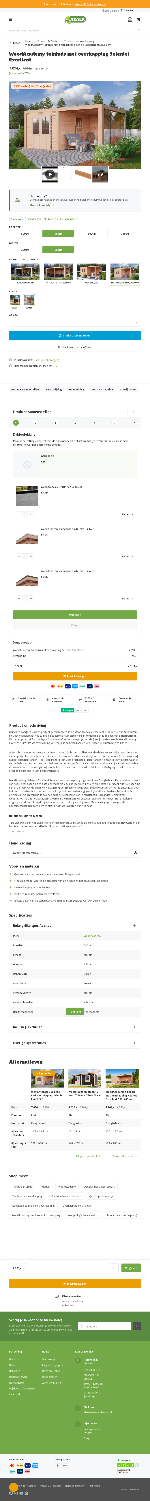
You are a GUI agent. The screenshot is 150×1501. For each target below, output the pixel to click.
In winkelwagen (76, 676)
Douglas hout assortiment (99, 1186)
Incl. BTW (39, 68)
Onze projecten (51, 1370)
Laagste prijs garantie (55, 1364)
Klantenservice (71, 1296)
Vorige (75, 625)
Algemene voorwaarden (22, 1485)
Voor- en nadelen (102, 389)
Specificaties (128, 389)
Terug (16, 42)
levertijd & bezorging (46, 360)
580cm (58, 233)
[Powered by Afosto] (130, 1489)
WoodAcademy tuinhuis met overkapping (36, 1215)
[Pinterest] (26, 1493)
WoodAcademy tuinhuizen (65, 1196)
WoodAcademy (92, 935)
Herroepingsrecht (75, 1485)
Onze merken (49, 1376)
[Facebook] (11, 1493)
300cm (25, 249)
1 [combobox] (13, 322)
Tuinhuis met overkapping (79, 41)
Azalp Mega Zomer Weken (90, 4)
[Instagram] (16, 1493)
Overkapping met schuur (77, 1205)
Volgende (75, 614)
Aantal (14, 315)
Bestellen (14, 1359)
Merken (46, 1186)
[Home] (75, 19)
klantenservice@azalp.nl (98, 1412)
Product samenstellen (76, 335)
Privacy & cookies (50, 1485)
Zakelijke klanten (52, 1382)
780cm (125, 233)
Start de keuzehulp (40, 205)
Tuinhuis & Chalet (48, 41)
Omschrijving (54, 389)
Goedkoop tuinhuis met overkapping (33, 1205)
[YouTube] (21, 1493)
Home (28, 41)
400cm (58, 249)
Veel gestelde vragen (92, 1431)
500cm (25, 233)
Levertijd (14, 1394)
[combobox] (75, 30)
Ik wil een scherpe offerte (77, 347)
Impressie (94, 1485)
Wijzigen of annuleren (22, 1388)
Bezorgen (14, 1370)
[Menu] (10, 19)
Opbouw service (18, 1376)
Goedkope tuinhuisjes (102, 1196)
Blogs (87, 1438)
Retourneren (16, 1382)
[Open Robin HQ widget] (13, 1487)
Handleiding (76, 389)
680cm (92, 233)
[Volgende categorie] (133, 411)
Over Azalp (48, 1359)
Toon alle (75, 1011)
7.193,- (17, 1268)
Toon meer (15, 831)
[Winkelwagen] (138, 19)
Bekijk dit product (86, 1156)
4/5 (55, 365)
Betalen (13, 1364)
